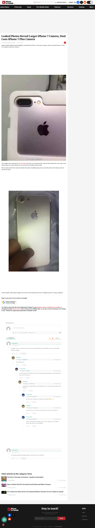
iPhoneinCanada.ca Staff (9, 42)
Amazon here (16, 309)
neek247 (18, 357)
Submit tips (72, 2)
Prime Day (18, 7)
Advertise (84, 516)
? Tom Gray (22, 368)
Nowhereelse (22, 163)
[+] (34, 332)
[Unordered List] (24, 333)
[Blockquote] (26, 333)
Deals (29, 7)
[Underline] (18, 333)
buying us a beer (41, 307)
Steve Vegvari (11, 487)
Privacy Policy (58, 526)
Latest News (4, 7)
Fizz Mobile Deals (42, 7)
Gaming (81, 7)
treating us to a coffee (53, 307)
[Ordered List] (22, 333)
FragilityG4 (24, 359)
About (83, 512)
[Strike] (20, 333)
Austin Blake (11, 480)
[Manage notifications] (3, 525)
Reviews (70, 7)
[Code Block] (28, 333)
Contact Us (84, 519)
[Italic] (16, 333)
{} (32, 332)
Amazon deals (61, 2)
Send (61, 518)
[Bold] (14, 333)
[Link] (30, 333)
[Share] (65, 43)
